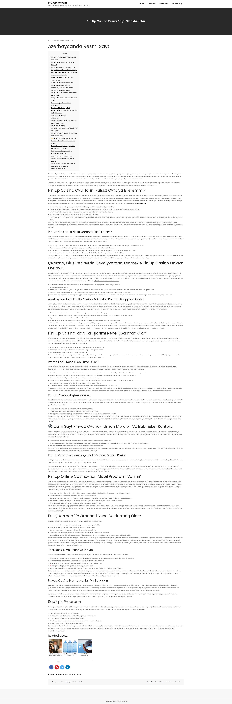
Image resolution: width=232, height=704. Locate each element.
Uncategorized (76, 674)
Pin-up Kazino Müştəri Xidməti (60, 85)
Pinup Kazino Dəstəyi (59, 115)
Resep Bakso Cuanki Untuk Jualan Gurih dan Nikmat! (163, 682)
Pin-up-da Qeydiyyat (58, 126)
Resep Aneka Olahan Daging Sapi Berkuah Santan (67, 682)
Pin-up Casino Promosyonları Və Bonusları (64, 110)
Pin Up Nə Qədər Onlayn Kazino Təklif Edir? (64, 128)
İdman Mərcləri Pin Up (58, 169)
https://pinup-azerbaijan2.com (136, 203)
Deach (52, 674)
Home (142, 4)
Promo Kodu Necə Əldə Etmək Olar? (62, 82)
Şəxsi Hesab (55, 131)
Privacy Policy (177, 4)
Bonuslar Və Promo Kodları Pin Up (61, 156)
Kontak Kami (163, 4)
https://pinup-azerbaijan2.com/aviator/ (106, 281)
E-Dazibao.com (57, 2)
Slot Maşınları (55, 118)
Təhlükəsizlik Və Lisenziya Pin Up (61, 108)
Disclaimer (151, 4)
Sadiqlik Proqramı (56, 113)
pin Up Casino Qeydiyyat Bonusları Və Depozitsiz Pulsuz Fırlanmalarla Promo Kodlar (63, 140)
